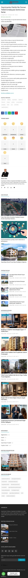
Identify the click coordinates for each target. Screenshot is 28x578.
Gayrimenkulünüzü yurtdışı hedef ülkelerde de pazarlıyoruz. (13, 240)
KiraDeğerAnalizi (15, 490)
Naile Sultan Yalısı (13, 531)
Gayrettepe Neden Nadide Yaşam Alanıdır (17, 275)
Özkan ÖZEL (4, 178)
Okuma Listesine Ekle (6, 17)
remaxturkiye (5, 493)
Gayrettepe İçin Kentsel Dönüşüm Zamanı (17, 282)
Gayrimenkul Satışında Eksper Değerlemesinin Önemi (16, 289)
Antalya (8, 102)
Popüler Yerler (4, 445)
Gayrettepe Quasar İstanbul (15, 295)
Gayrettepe (14, 99)
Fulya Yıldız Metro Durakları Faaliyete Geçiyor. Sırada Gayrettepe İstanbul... (12, 218)
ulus (12, 104)
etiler (8, 104)
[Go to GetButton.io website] (3, 576)
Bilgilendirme (4, 14)
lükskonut (20, 99)
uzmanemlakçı (19, 102)
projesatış (3, 104)
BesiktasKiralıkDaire (13, 481)
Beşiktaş (9, 99)
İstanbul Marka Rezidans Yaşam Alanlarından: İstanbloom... (16, 302)
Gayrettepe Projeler (6, 442)
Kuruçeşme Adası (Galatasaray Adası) (12, 468)
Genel (2, 437)
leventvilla (16, 104)
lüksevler (3, 102)
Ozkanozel (4, 99)
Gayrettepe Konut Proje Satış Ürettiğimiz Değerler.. (14, 262)
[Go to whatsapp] (3, 574)
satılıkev (13, 102)
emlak (3, 496)
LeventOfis (4, 487)
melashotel (4, 481)
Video (2, 440)
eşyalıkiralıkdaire (5, 107)
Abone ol (22, 560)
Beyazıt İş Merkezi (13, 524)
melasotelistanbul (6, 490)
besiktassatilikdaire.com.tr (7, 93)
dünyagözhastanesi (16, 478)
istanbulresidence (6, 478)
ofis (22, 493)
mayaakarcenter (5, 484)
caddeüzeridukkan (10, 496)
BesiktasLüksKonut (15, 484)
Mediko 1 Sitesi (12, 537)
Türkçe (5, 565)
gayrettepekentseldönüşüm (15, 487)
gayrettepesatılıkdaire (14, 493)
